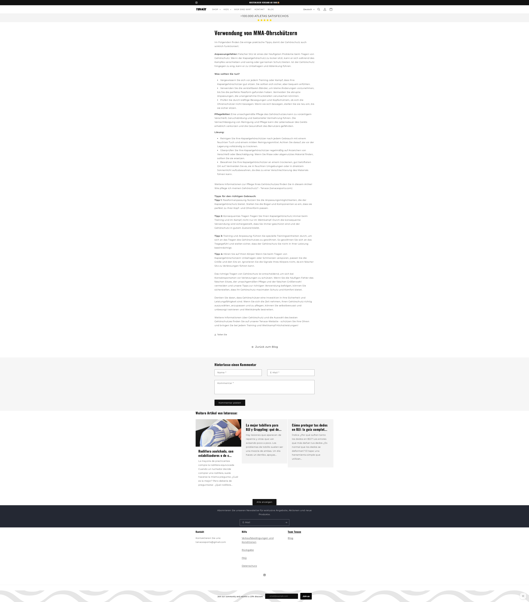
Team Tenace (294, 531)
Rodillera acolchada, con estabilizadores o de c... (215, 453)
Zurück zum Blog (266, 346)
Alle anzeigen (264, 502)
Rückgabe (248, 550)
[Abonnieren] (286, 522)
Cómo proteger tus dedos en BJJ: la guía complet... (310, 427)
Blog (290, 538)
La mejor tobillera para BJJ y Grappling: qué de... (264, 427)
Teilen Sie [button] (222, 334)
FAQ (244, 558)
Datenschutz (249, 566)
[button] (216, 9)
